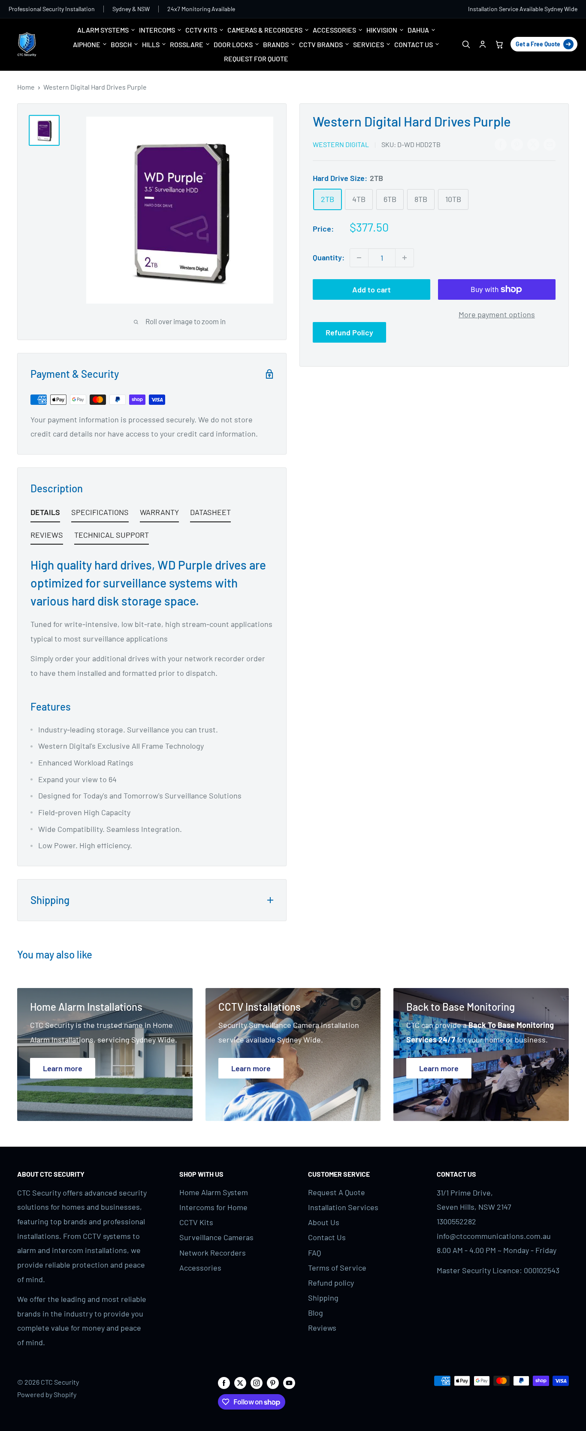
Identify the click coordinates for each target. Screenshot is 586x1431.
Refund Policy (349, 332)
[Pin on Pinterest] (517, 143)
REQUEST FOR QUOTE (256, 58)
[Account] (482, 44)
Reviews (322, 1327)
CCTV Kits (196, 1222)
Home (26, 87)
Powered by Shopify (46, 1394)
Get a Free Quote (538, 44)
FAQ (314, 1252)
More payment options (497, 314)
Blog (315, 1312)
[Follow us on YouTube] (289, 1382)
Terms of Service (337, 1267)
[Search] (465, 44)
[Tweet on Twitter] (533, 143)
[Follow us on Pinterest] (273, 1382)
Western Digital (341, 144)
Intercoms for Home (213, 1207)
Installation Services (343, 1207)
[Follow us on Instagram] (257, 1382)
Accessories (200, 1267)
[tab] (45, 514)
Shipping (323, 1297)
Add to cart (371, 289)
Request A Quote (336, 1192)
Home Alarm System (213, 1192)
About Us (323, 1222)
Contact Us (327, 1237)
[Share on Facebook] (501, 143)
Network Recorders (212, 1252)
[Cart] (499, 44)
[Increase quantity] (405, 258)
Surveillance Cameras (216, 1237)
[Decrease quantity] (359, 258)
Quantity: (328, 257)
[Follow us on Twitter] (240, 1382)
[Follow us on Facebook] (224, 1382)
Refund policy (331, 1282)
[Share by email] (550, 143)
